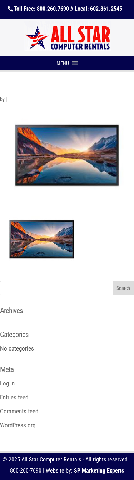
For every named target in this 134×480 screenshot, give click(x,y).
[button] (62, 63)
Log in (7, 383)
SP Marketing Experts (99, 470)
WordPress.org (17, 425)
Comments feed (19, 411)
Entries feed (14, 397)
